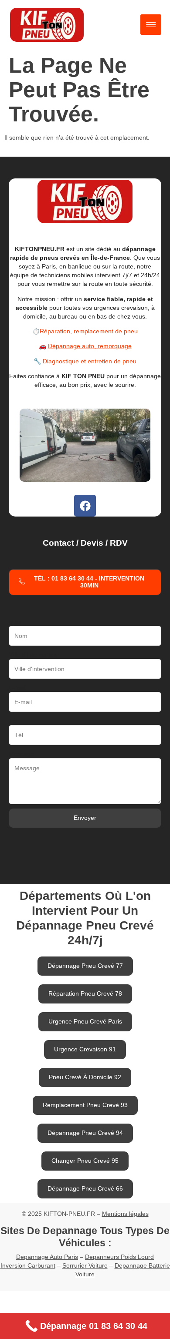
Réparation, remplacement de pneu (89, 331)
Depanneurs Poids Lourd (119, 1256)
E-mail (17, 687)
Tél (13, 720)
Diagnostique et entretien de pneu (89, 361)
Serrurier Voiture (85, 1265)
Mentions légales (125, 1213)
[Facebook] (85, 506)
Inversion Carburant (27, 1265)
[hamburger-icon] (150, 24)
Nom (15, 621)
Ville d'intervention (34, 654)
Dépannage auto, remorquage (90, 345)
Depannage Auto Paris (47, 1256)
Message (21, 753)
